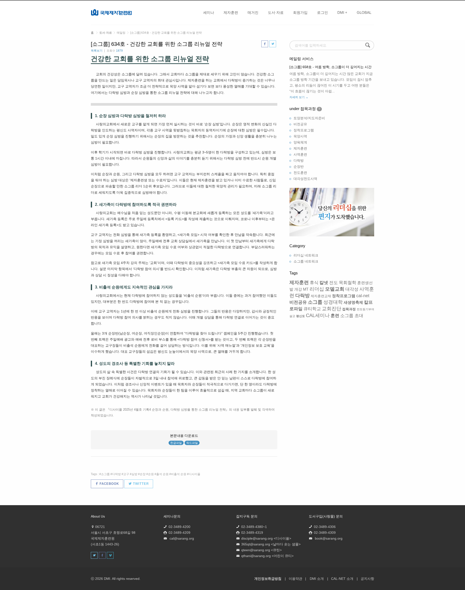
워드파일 (192, 443)
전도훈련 (300, 173)
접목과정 (349, 309)
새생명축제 (353, 302)
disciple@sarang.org (257, 538)
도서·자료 (276, 12)
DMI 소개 (317, 579)
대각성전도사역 (305, 179)
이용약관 (295, 579)
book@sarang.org (328, 538)
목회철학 (347, 282)
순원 (151, 474)
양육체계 (300, 142)
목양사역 (300, 136)
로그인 (322, 12)
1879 (119, 50)
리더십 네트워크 (306, 255)
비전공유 (300, 124)
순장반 (299, 166)
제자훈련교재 (321, 296)
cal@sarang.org (182, 538)
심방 (134, 474)
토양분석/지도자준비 (309, 118)
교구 (126, 474)
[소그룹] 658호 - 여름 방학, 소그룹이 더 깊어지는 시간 (330, 67)
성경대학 (333, 302)
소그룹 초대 (351, 315)
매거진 (253, 12)
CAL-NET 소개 (342, 579)
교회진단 (331, 308)
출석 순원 (162, 474)
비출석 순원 (178, 474)
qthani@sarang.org (256, 556)
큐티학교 (312, 308)
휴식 (314, 282)
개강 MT (301, 289)
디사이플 (194, 474)
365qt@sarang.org (255, 544)
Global (364, 12)
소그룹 (105, 474)
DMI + (342, 12)
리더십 (317, 289)
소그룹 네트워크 (306, 261)
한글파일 (176, 443)
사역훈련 (300, 154)
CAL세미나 (318, 315)
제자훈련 (231, 12)
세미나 (208, 12)
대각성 (351, 289)
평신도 (300, 316)
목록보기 (96, 50)
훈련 (335, 315)
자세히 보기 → (298, 97)
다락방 (116, 474)
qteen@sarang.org (255, 550)
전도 (333, 282)
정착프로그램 (304, 130)
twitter (140, 484)
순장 (143, 474)
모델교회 (334, 289)
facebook (108, 484)
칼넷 (323, 282)
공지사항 (367, 579)
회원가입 (300, 12)
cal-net (362, 295)
